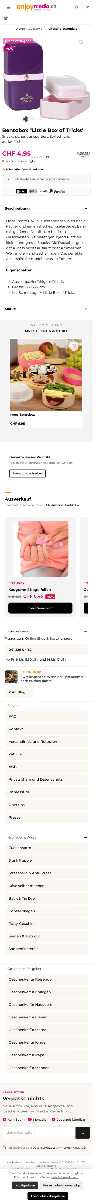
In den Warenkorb (40, 608)
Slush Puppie (20, 860)
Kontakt (16, 729)
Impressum (19, 792)
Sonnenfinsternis (23, 949)
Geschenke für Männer (29, 1068)
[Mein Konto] (88, 7)
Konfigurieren (25, 1185)
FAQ (13, 716)
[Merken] (83, 42)
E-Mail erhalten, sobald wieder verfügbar (41, 179)
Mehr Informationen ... (65, 1177)
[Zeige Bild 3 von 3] (40, 119)
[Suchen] (77, 7)
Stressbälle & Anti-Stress (30, 873)
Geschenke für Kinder (28, 1042)
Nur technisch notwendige (61, 1185)
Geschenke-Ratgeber (24, 969)
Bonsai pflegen (22, 911)
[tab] (46, 208)
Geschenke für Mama (27, 1030)
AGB (13, 767)
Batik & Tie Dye (22, 898)
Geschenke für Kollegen (30, 992)
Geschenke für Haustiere (30, 1005)
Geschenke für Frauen (28, 1017)
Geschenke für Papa (26, 1055)
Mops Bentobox (22, 414)
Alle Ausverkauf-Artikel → (62, 505)
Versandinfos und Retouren (33, 742)
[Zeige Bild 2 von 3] (33, 119)
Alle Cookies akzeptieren (48, 1196)
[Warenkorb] (6, 17)
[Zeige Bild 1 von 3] (25, 119)
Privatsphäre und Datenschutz (35, 779)
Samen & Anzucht (24, 936)
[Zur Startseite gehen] (36, 7)
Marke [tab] (10, 309)
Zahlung (16, 754)
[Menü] (9, 7)
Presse (15, 817)
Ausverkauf (18, 499)
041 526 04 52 (20, 650)
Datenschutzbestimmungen (52, 1147)
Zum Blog (17, 692)
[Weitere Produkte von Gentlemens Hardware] (83, 155)
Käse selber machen (27, 886)
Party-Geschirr (21, 924)
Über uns (17, 805)
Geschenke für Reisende (30, 979)
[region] (46, 80)
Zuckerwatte (20, 848)
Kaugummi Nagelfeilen (29, 589)
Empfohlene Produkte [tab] (46, 331)
